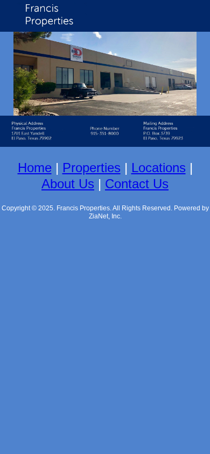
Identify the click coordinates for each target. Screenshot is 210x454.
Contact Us (137, 183)
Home (35, 167)
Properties (91, 167)
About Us (67, 183)
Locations (158, 167)
